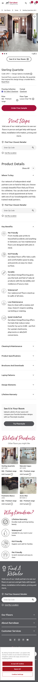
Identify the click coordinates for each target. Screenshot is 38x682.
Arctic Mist (24, 496)
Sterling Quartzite (8, 466)
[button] (2, 53)
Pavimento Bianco (8, 496)
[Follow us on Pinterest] (23, 639)
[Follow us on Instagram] (19, 639)
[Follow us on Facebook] (14, 639)
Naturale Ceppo (25, 466)
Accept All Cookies (17, 663)
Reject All (17, 669)
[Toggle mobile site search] (26, 3)
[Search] (33, 147)
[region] (17, 663)
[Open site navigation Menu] (2, 3)
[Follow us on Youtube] (27, 639)
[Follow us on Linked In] (10, 639)
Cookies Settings (17, 674)
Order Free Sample (19, 108)
